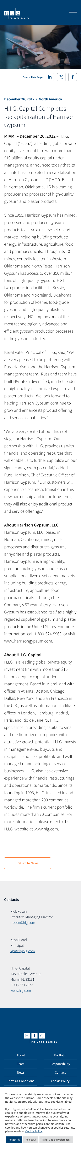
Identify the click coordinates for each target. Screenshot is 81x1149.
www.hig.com (46, 829)
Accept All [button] (14, 1139)
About (21, 1055)
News (21, 1072)
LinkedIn (50, 77)
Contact (60, 1072)
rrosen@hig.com (22, 922)
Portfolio (60, 1055)
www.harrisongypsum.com (28, 641)
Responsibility (60, 1064)
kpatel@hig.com (22, 951)
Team (21, 1064)
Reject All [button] (31, 1139)
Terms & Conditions (20, 1081)
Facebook (73, 77)
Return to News (27, 863)
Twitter (61, 77)
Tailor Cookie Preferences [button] (56, 1139)
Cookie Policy (60, 1081)
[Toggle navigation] (71, 12)
